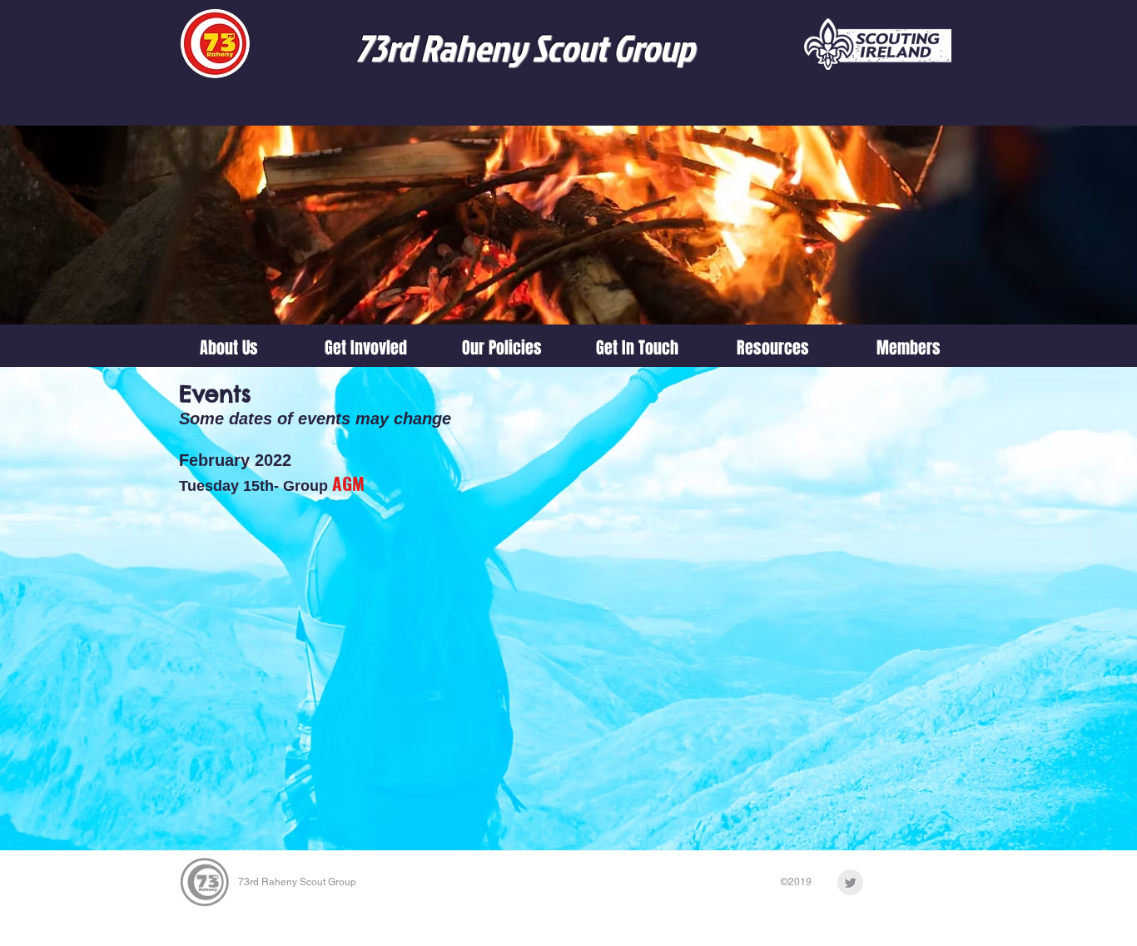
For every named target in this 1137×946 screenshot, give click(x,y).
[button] (365, 348)
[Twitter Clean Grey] (850, 882)
